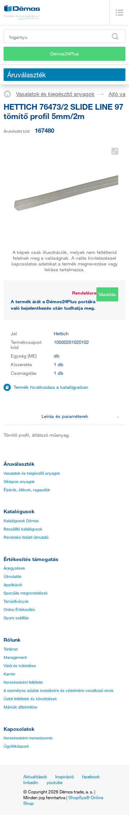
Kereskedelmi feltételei (23, 682)
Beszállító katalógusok (23, 529)
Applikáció (13, 584)
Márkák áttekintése (20, 707)
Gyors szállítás (16, 617)
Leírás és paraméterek (65, 416)
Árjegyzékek (14, 568)
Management (15, 657)
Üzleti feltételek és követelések (30, 698)
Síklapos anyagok (19, 481)
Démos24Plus (64, 53)
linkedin (30, 782)
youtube (54, 782)
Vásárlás (107, 294)
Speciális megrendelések (26, 593)
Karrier (9, 674)
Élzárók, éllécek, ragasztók (27, 489)
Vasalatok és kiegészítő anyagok (55, 94)
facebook (91, 776)
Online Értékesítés (19, 609)
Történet (11, 649)
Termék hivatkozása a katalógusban (51, 387)
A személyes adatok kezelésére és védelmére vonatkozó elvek (59, 690)
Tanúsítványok (16, 601)
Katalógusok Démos (21, 520)
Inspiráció (64, 776)
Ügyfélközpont (16, 746)
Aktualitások (35, 776)
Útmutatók (13, 576)
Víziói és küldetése (20, 665)
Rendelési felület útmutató (26, 537)
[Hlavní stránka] (10, 93)
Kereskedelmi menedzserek (28, 738)
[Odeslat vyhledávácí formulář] (115, 36)
